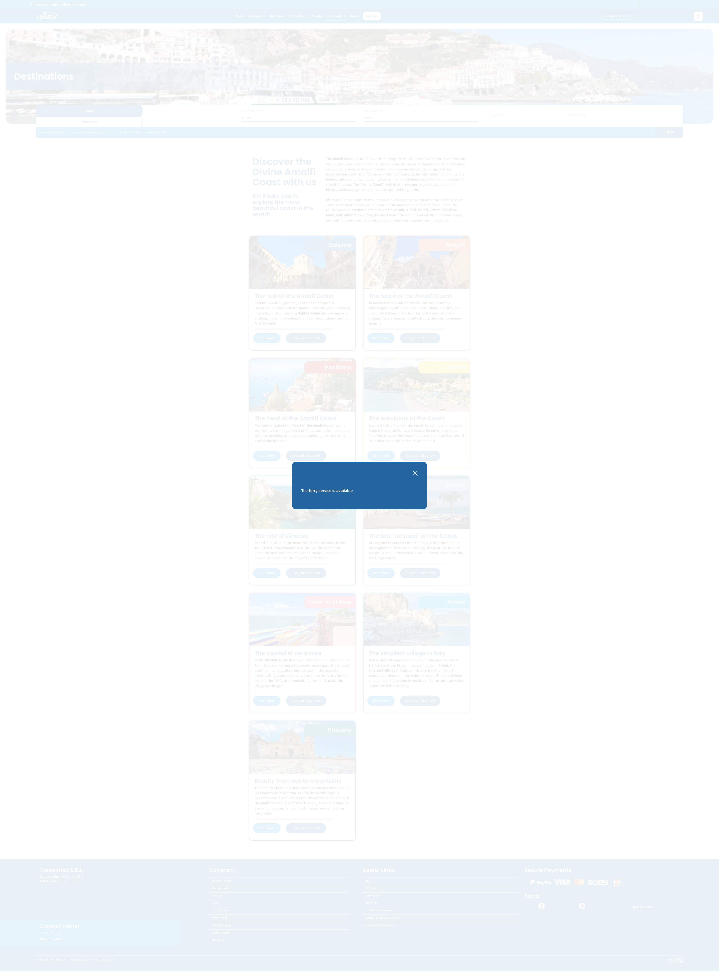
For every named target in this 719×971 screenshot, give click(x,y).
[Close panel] (415, 473)
